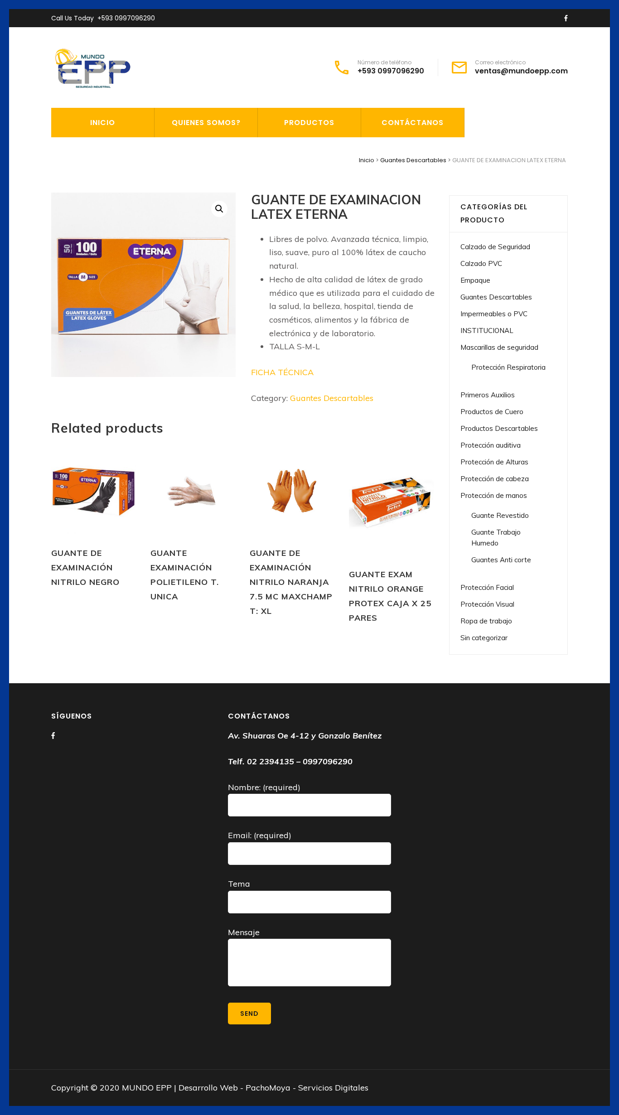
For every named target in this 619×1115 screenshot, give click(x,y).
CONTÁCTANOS (413, 122)
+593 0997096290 (126, 18)
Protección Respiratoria (508, 367)
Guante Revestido (500, 515)
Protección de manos (493, 495)
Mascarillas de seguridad (499, 347)
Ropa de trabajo (486, 621)
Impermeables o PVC (493, 313)
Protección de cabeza (494, 478)
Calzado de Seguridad (495, 246)
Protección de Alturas (494, 462)
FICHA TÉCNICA (283, 372)
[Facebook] (53, 735)
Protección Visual (487, 604)
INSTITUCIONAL (486, 330)
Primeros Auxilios (487, 395)
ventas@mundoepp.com (521, 71)
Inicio (366, 160)
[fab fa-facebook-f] (566, 18)
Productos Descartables (499, 428)
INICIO (102, 122)
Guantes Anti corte (501, 559)
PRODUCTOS (309, 122)
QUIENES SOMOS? (206, 122)
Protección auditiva (490, 445)
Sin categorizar (484, 637)
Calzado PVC (481, 263)
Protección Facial (487, 587)
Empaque (475, 280)
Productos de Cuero (491, 411)
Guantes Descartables (413, 160)
